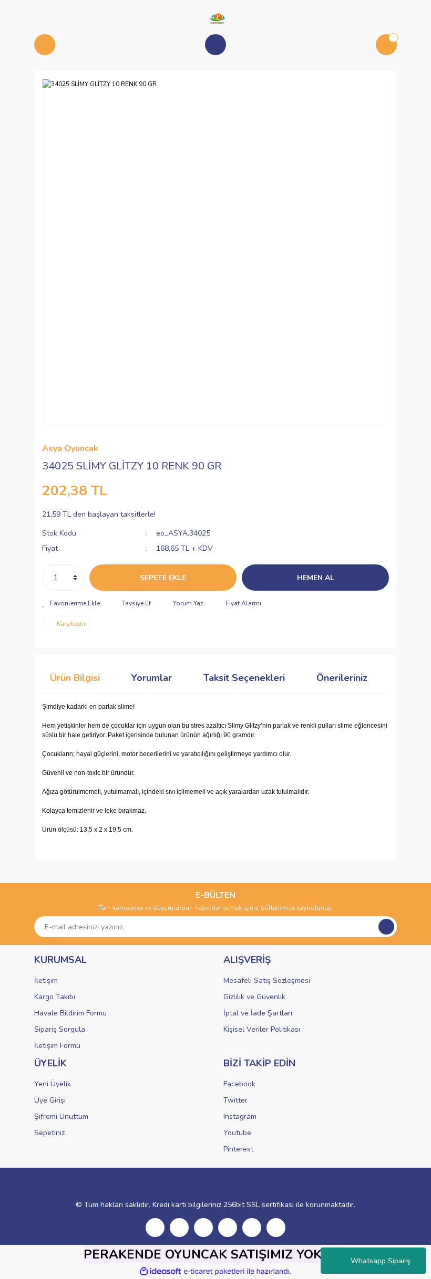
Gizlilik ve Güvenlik (254, 997)
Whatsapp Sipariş (381, 1261)
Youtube (237, 1133)
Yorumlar (151, 678)
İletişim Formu (57, 1046)
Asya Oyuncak (70, 448)
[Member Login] (215, 44)
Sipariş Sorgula (59, 1029)
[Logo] (215, 18)
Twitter (235, 1100)
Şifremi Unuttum (61, 1116)
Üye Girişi (50, 1100)
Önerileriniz (341, 678)
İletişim (46, 981)
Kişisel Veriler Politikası (261, 1029)
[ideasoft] (160, 1271)
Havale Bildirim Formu (70, 1013)
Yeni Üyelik (52, 1084)
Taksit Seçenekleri (244, 678)
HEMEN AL (315, 578)
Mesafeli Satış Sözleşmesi (266, 981)
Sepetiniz (49, 1133)
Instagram (239, 1116)
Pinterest (238, 1149)
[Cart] (386, 44)
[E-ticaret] (214, 1271)
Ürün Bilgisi (75, 678)
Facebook (239, 1084)
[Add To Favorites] (71, 603)
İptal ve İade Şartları (257, 1013)
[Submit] (386, 927)
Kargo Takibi (54, 997)
